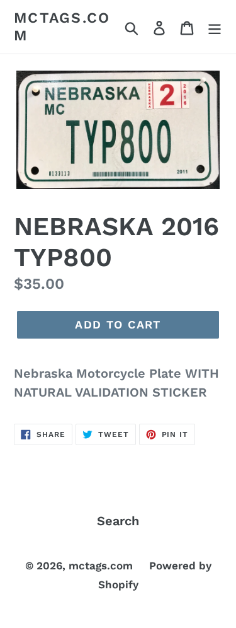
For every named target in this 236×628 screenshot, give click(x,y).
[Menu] (214, 27)
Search (118, 520)
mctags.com (62, 26)
